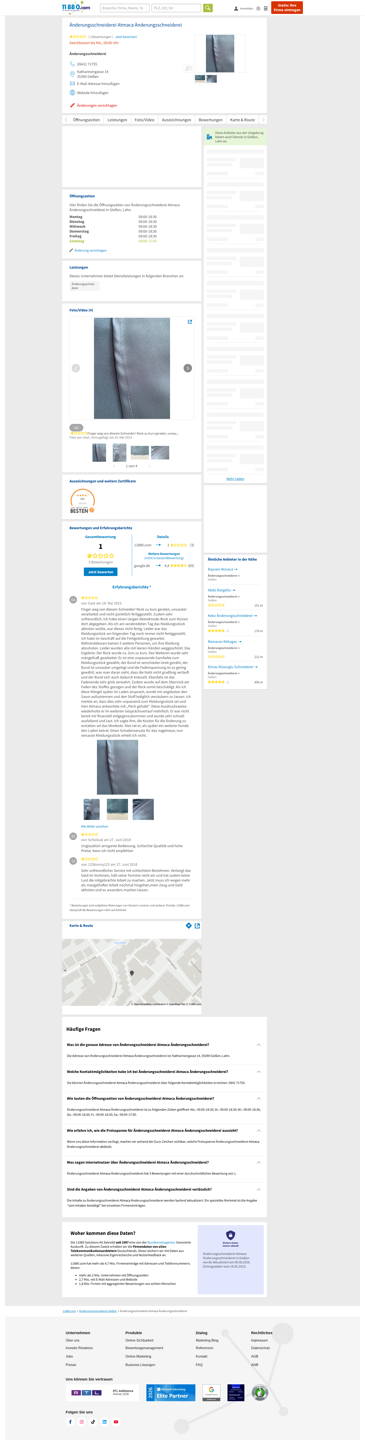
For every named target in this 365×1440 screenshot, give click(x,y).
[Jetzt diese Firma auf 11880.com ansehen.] (158, 544)
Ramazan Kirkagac (222, 641)
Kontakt (201, 1356)
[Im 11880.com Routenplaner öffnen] (189, 925)
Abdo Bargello (219, 590)
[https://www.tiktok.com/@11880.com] (93, 1422)
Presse (71, 1365)
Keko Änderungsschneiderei (230, 615)
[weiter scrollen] (263, 119)
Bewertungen (211, 119)
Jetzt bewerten (100, 571)
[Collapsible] (258, 1044)
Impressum (259, 1340)
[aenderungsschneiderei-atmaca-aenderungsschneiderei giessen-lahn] (99, 453)
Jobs (69, 1356)
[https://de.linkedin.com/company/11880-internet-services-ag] (104, 1422)
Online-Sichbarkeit (139, 1340)
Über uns (72, 1340)
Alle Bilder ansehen (94, 826)
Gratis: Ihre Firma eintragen (287, 7)
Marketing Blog (207, 1340)
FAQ (199, 1365)
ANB (254, 1365)
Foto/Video (144, 119)
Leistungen (117, 119)
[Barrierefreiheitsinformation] (260, 8)
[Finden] (208, 8)
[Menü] (267, 8)
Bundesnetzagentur (161, 1242)
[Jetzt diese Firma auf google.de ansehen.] (158, 565)
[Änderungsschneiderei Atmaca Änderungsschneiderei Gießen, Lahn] (189, 321)
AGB (254, 1356)
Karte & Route (242, 119)
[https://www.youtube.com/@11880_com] (116, 1422)
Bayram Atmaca (220, 569)
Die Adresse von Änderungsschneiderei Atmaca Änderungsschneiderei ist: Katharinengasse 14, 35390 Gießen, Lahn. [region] (148, 1056)
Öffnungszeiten (86, 119)
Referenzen (204, 1348)
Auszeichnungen (176, 119)
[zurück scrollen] (65, 119)
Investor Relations (79, 1348)
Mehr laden (235, 478)
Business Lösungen (140, 1365)
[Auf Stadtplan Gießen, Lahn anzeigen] (197, 925)
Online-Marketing (138, 1356)
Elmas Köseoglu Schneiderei (230, 666)
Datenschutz (260, 1348)
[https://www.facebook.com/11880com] (70, 1422)
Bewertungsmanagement (144, 1348)
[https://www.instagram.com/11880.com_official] (81, 1422)
